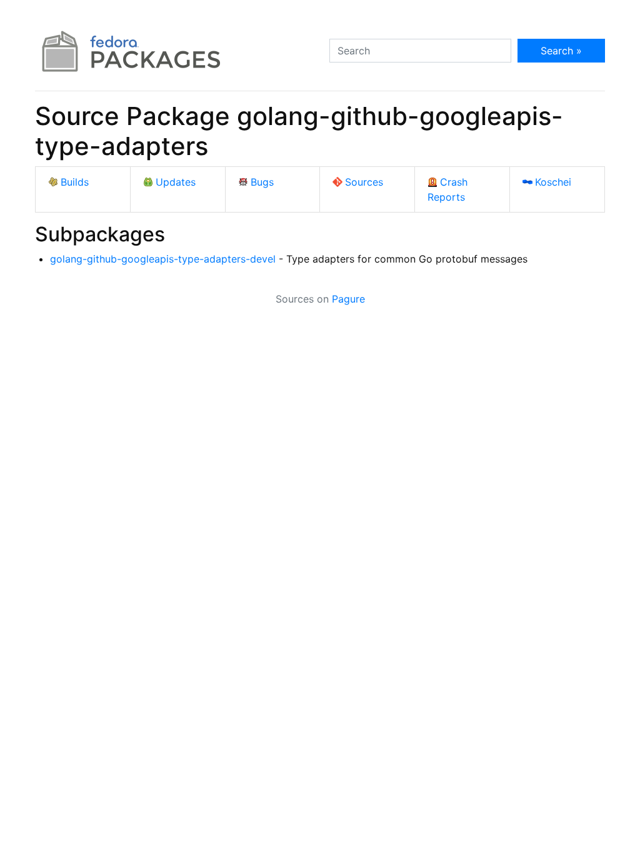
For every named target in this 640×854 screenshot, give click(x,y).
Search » (561, 50)
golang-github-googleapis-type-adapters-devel (163, 259)
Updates (176, 182)
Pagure (348, 299)
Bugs (262, 182)
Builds (75, 182)
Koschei (553, 182)
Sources (364, 182)
